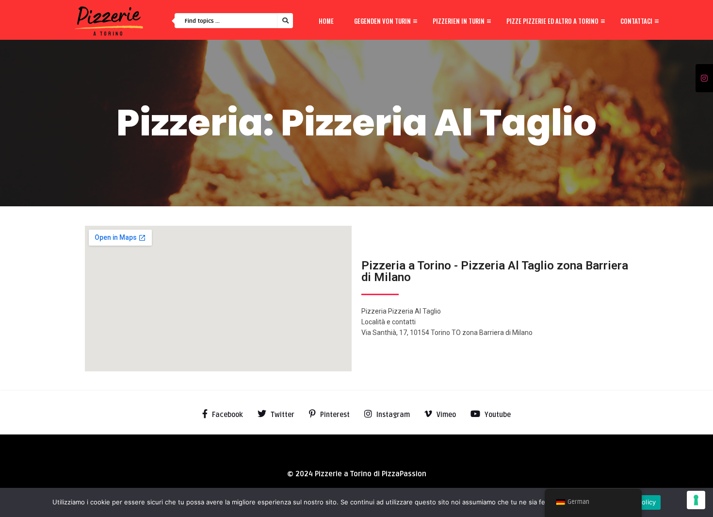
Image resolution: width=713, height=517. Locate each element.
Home (326, 21)
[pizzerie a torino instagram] (704, 78)
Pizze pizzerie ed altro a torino (552, 21)
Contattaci (636, 21)
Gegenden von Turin (382, 21)
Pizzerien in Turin (459, 21)
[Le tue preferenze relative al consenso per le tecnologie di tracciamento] (696, 500)
